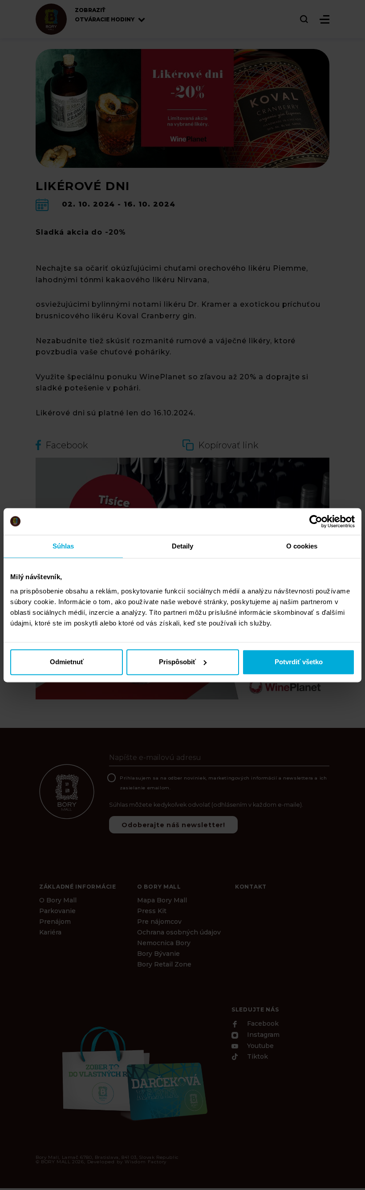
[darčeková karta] (133, 1072)
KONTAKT (251, 886)
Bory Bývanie (158, 953)
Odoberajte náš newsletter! (173, 825)
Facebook (262, 1024)
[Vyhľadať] (304, 19)
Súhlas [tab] (63, 546)
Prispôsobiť (177, 662)
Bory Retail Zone (164, 964)
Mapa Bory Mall (162, 900)
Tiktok (256, 1056)
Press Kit (151, 911)
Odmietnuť (67, 662)
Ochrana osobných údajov (179, 932)
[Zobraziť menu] (324, 19)
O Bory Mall (58, 900)
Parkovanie (57, 911)
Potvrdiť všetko (299, 662)
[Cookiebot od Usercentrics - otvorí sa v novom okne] (316, 521)
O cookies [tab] (302, 546)
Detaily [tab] (183, 546)
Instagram (262, 1035)
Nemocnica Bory (164, 943)
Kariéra (50, 932)
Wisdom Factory (145, 1162)
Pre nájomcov (159, 921)
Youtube (259, 1046)
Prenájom (55, 921)
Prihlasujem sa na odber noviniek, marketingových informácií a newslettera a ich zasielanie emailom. (223, 783)
